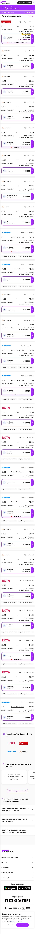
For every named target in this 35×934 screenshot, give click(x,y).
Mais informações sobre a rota (17, 791)
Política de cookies (26, 920)
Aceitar (22, 925)
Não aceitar (11, 925)
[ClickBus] (5, 2)
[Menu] (34, 3)
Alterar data (30, 12)
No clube (25, 39)
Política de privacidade (16, 921)
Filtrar (32, 16)
